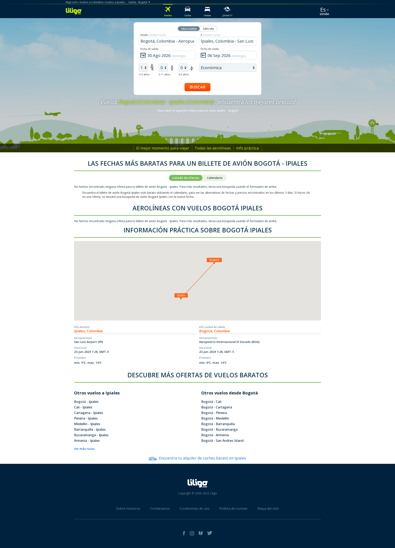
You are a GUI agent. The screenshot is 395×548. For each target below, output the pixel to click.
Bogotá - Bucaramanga (219, 429)
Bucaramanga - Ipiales (91, 435)
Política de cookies (233, 508)
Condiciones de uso (194, 508)
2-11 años (164, 74)
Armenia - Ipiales (87, 440)
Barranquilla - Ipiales (90, 429)
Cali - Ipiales (83, 407)
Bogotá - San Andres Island (222, 440)
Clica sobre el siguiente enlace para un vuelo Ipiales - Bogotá (197, 110)
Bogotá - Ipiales (86, 401)
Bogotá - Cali (211, 401)
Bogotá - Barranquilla (218, 424)
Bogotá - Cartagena (216, 407)
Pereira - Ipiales (86, 418)
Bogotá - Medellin (215, 418)
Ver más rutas (84, 449)
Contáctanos (160, 508)
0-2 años (184, 74)
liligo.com (71, 2)
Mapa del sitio (268, 508)
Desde (153, 35)
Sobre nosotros (128, 508)
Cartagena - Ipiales (88, 412)
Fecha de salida (149, 49)
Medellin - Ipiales (87, 424)
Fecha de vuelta (210, 49)
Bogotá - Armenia (215, 435)
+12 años (144, 74)
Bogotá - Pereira (214, 412)
